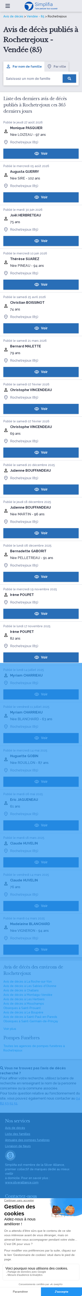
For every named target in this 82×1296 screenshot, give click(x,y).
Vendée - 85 (35, 16)
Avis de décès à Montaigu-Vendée (27, 994)
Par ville (60, 66)
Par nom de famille (27, 66)
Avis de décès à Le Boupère (23, 1012)
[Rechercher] (69, 78)
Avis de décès (13, 16)
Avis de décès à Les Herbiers (24, 999)
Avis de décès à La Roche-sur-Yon (27, 981)
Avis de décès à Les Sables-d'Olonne (29, 986)
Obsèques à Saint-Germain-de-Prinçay (30, 1021)
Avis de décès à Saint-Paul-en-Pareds (30, 1016)
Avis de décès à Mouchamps (23, 1003)
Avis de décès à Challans (21, 990)
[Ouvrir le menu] (7, 6)
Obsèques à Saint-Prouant (22, 1008)
